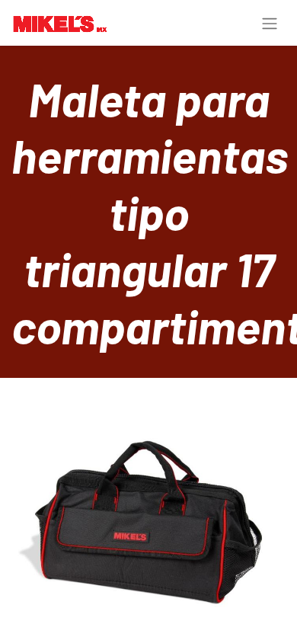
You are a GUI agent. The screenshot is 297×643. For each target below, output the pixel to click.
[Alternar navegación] (270, 23)
